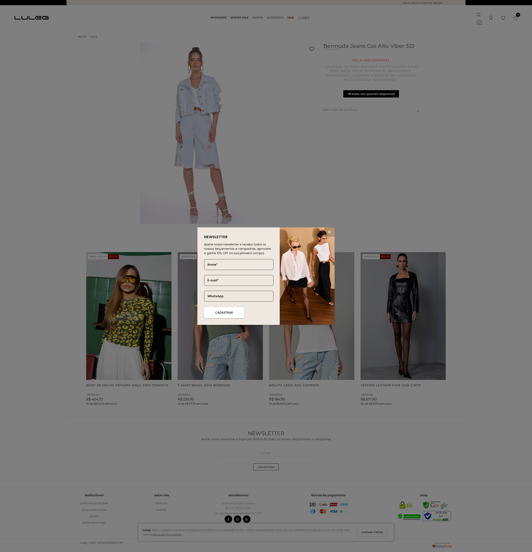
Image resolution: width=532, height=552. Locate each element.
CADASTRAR (224, 312)
